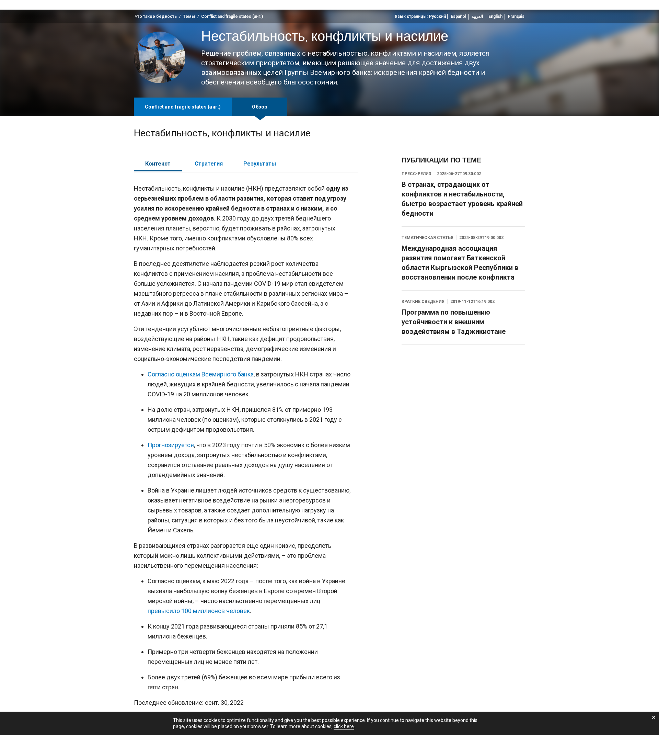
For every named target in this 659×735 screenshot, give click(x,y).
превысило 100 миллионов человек (199, 610)
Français (516, 16)
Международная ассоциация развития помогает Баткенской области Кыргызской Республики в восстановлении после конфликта (460, 262)
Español (458, 16)
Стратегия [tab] (209, 163)
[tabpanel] (246, 448)
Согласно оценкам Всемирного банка (201, 374)
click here (344, 726)
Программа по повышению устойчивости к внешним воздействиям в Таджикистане (454, 322)
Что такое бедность (156, 16)
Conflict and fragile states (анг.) (232, 16)
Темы (189, 16)
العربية (477, 16)
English (495, 16)
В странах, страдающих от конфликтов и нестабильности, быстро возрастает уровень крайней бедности (462, 198)
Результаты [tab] (259, 163)
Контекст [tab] (158, 163)
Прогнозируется (171, 445)
